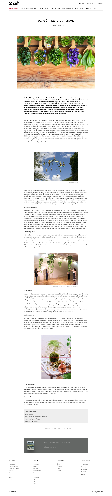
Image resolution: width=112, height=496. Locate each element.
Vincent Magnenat (57, 25)
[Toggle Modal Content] (101, 9)
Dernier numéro (13, 8)
